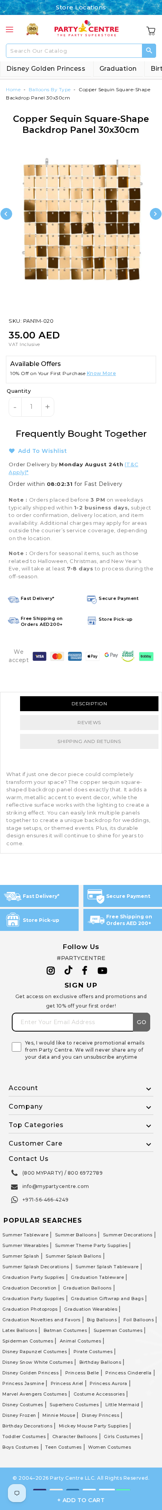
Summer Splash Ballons (73, 1256)
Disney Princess (101, 1415)
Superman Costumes (118, 1330)
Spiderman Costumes (27, 1341)
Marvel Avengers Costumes (34, 1394)
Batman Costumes (65, 1330)
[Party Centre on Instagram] (51, 970)
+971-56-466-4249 (45, 1200)
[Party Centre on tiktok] (68, 971)
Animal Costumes (80, 1341)
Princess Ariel (67, 1383)
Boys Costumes (20, 1447)
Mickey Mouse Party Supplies (93, 1426)
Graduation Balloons (87, 1288)
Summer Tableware (25, 1235)
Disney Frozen (19, 1415)
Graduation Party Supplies (33, 1277)
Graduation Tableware (97, 1277)
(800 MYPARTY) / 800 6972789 (62, 1173)
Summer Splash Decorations (35, 1266)
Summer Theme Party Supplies (91, 1245)
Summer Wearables (25, 1245)
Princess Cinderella (128, 1373)
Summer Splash (20, 1256)
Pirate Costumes (93, 1351)
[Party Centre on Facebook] (85, 970)
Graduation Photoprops (30, 1309)
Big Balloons (102, 1319)
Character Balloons (75, 1436)
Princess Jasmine (23, 1383)
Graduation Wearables (90, 1309)
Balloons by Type (50, 89)
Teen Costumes (63, 1447)
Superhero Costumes (74, 1404)
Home (13, 89)
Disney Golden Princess (45, 68)
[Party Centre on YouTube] (102, 970)
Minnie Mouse (58, 1415)
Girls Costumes (122, 1436)
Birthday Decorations (27, 1426)
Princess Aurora (108, 1383)
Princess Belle (82, 1373)
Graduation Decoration (29, 1288)
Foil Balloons (138, 1319)
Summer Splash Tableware (107, 1266)
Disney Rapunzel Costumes (34, 1351)
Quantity (19, 391)
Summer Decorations (128, 1235)
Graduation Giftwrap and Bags (107, 1298)
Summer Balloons (76, 1235)
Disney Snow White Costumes (37, 1362)
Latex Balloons (19, 1330)
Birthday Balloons (100, 1362)
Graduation (118, 68)
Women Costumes (109, 1447)
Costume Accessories (99, 1394)
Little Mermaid (122, 1404)
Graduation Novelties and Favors (41, 1319)
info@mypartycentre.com (55, 1186)
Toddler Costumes (24, 1436)
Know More (101, 373)
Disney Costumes (22, 1404)
